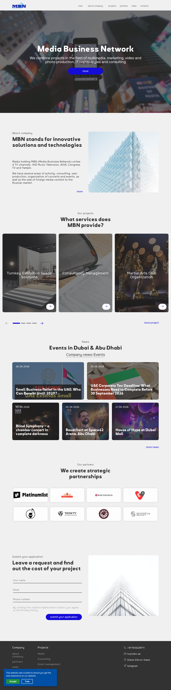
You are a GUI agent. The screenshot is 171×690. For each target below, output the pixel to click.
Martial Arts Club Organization (141, 275)
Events (99, 354)
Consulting (44, 659)
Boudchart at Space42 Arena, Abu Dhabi (85, 432)
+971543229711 (136, 647)
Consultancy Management (85, 273)
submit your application (63, 617)
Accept (13, 681)
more (85, 71)
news (134, 6)
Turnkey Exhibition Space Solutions (29, 275)
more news (152, 447)
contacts (144, 6)
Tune (27, 681)
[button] (16, 323)
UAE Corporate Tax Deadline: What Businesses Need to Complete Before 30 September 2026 (122, 389)
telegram (132, 666)
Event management (49, 664)
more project (151, 322)
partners (124, 6)
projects (112, 6)
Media (41, 653)
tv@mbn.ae (134, 654)
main (80, 6)
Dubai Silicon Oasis (138, 660)
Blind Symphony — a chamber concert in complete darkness (32, 430)
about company (95, 6)
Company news (79, 354)
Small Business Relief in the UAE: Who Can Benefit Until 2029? (48, 391)
